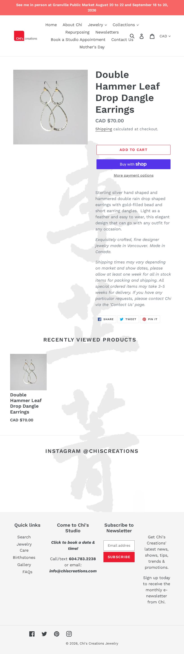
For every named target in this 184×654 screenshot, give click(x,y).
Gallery (24, 564)
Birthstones (24, 557)
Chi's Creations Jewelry (99, 643)
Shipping (103, 129)
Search (24, 537)
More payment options (133, 175)
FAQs (27, 571)
